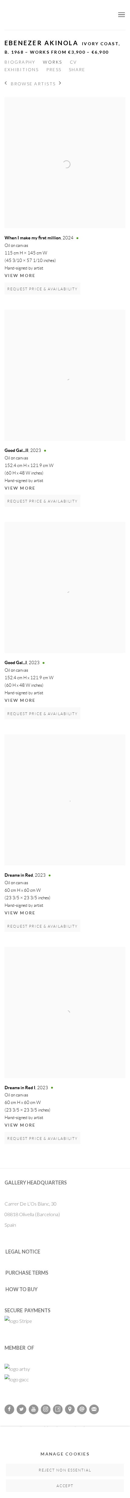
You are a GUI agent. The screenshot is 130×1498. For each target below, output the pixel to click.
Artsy (58, 1409)
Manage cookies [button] (65, 1453)
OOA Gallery (53, 15)
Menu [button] (120, 15)
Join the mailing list (94, 1409)
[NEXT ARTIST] (60, 84)
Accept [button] (65, 1486)
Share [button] (77, 69)
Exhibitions (22, 69)
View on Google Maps (70, 1409)
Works (52, 62)
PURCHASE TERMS (26, 1273)
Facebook (9, 1409)
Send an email (82, 1409)
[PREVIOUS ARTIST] (6, 84)
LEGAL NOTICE (22, 1251)
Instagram (45, 1409)
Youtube (33, 1409)
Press (53, 69)
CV (73, 62)
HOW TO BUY (21, 1289)
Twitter (21, 1409)
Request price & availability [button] (42, 289)
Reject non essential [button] (65, 1470)
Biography (20, 62)
